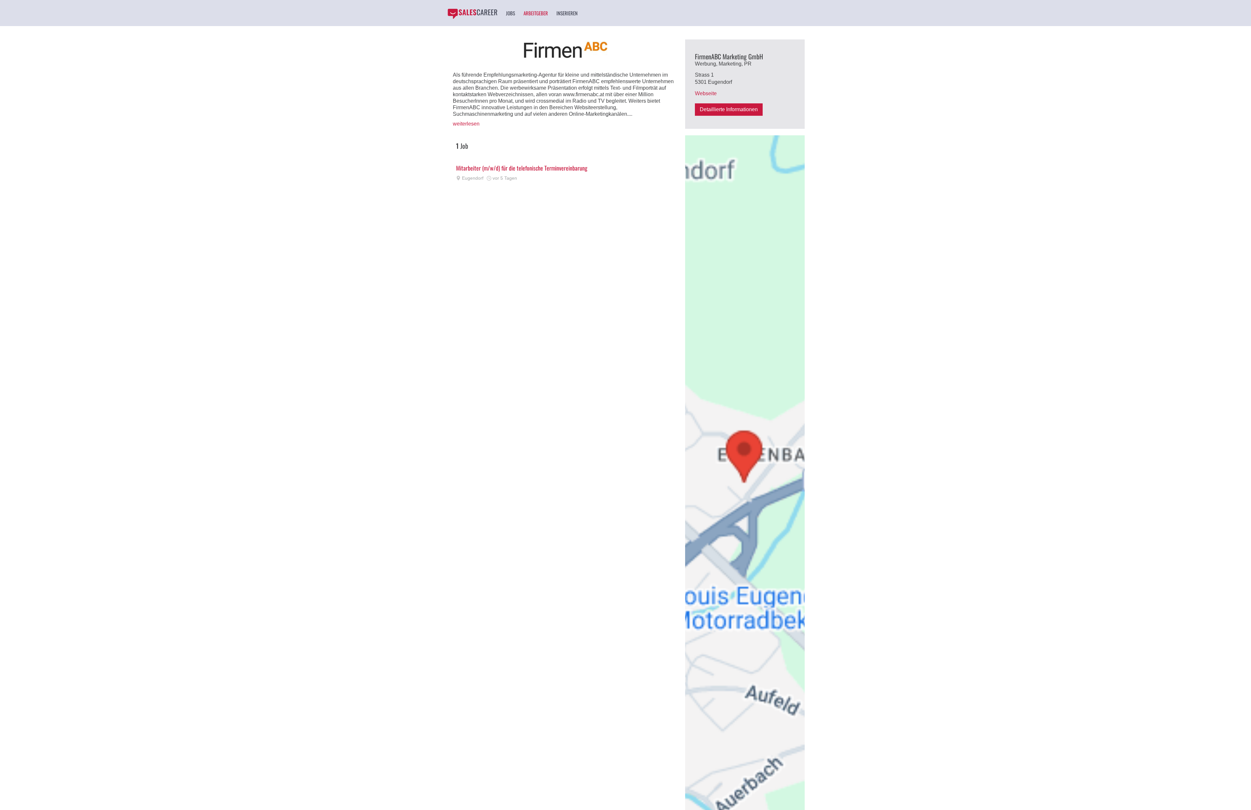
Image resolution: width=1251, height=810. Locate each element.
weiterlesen (466, 124)
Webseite (706, 93)
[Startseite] (472, 14)
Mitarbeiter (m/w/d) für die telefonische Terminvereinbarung (521, 168)
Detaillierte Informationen (729, 109)
